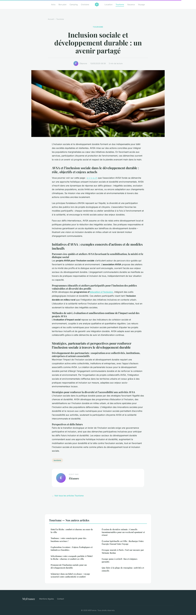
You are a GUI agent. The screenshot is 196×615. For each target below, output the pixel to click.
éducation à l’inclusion (101, 292)
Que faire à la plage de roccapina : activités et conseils (123, 569)
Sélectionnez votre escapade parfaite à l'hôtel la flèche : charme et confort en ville (72, 557)
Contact (60, 599)
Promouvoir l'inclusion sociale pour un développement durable (69, 566)
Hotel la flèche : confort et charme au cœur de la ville (72, 530)
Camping (74, 4)
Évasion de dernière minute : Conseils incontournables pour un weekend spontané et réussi (123, 532)
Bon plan (62, 4)
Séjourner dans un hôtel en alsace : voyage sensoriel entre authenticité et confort (70, 575)
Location (108, 4)
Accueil (51, 19)
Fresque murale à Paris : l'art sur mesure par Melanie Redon (123, 551)
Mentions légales (46, 599)
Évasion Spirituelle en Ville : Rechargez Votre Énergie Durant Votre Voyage (123, 542)
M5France (28, 599)
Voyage (141, 4)
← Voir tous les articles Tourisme (68, 495)
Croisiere (85, 4)
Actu (53, 4)
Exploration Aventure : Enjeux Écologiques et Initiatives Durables (72, 548)
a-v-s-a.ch (92, 177)
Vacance (131, 4)
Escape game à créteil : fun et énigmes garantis (119, 560)
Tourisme (120, 4)
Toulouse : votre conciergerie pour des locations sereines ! (68, 539)
